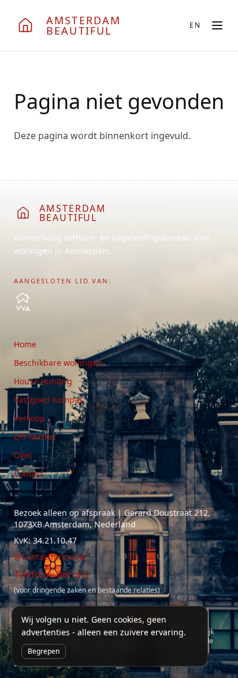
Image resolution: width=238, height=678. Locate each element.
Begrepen (44, 651)
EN (195, 25)
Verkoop (29, 418)
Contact (28, 473)
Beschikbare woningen (58, 362)
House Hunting (43, 381)
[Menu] (217, 25)
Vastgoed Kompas (48, 399)
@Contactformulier (50, 556)
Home (25, 344)
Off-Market (35, 436)
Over (23, 454)
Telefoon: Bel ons (51, 574)
